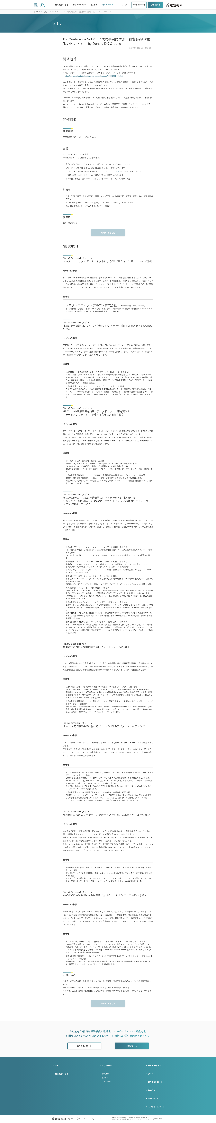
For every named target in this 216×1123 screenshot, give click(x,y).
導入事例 (105, 1078)
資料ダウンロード (155, 1082)
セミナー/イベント (155, 1065)
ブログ (150, 1074)
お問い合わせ (153, 1098)
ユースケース (106, 1081)
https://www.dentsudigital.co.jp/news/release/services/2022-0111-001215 (94, 76)
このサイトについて (156, 1107)
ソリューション (108, 1065)
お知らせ (151, 1090)
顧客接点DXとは (61, 1074)
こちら (116, 171)
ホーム (57, 1065)
